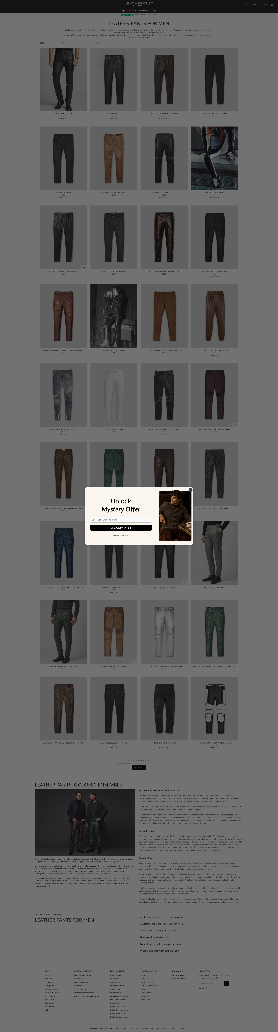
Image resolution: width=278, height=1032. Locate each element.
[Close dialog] (190, 490)
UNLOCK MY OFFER (121, 527)
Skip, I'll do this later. (120, 535)
